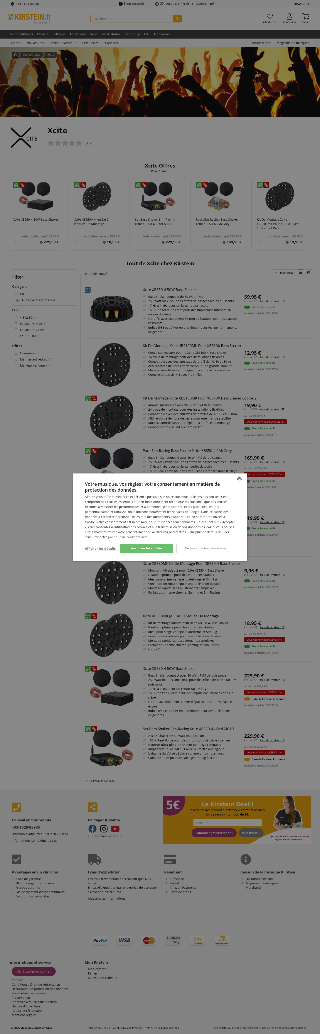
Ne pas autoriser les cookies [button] (206, 548)
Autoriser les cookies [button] (146, 548)
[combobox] (239, 479)
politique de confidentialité (128, 537)
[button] (100, 548)
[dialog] (160, 517)
